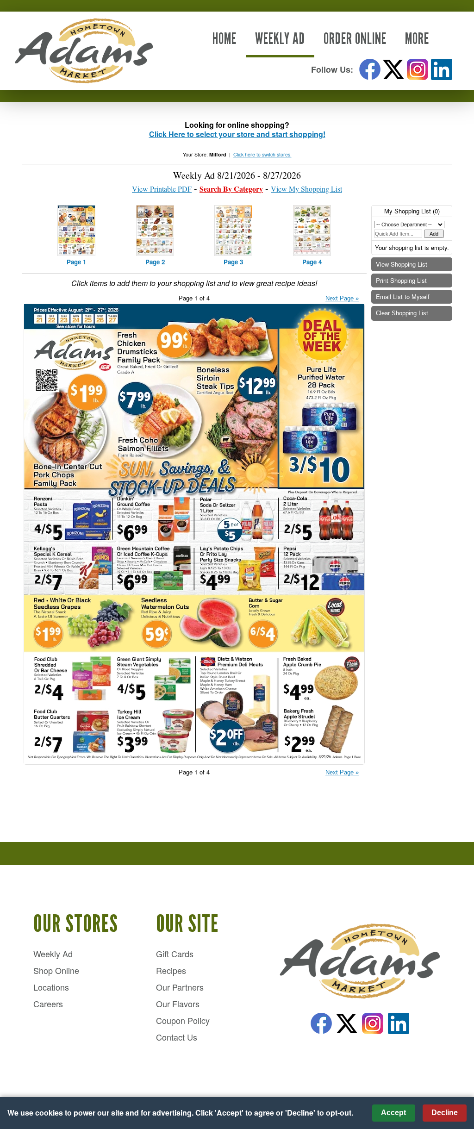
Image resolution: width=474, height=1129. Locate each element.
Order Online (355, 38)
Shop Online (56, 970)
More (417, 38)
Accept (393, 1113)
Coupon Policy (183, 1020)
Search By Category (231, 188)
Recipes (171, 970)
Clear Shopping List (402, 313)
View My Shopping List (306, 188)
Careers (48, 1004)
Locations (51, 987)
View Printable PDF (162, 188)
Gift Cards (174, 954)
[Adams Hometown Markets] (360, 962)
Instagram (417, 69)
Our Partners (180, 987)
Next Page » (342, 298)
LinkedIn (441, 69)
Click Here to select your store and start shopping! (237, 134)
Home (224, 38)
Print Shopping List (401, 280)
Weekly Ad (280, 38)
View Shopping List (401, 264)
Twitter (393, 69)
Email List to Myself (403, 296)
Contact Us (176, 1037)
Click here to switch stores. (262, 154)
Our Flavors (178, 1004)
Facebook (369, 69)
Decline (444, 1113)
